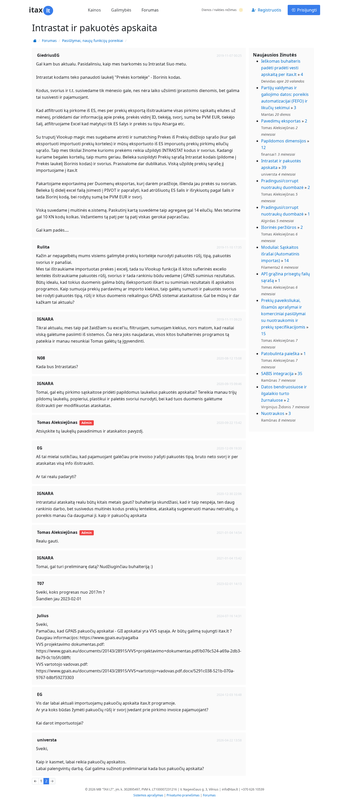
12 (263, 147)
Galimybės (121, 10)
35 (300, 373)
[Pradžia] (35, 40)
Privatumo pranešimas (183, 795)
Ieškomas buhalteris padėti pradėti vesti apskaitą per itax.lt (280, 67)
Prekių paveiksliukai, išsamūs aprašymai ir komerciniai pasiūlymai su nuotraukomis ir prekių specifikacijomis (283, 314)
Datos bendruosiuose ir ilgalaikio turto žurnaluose (284, 393)
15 (263, 333)
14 (286, 260)
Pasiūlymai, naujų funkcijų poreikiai (92, 40)
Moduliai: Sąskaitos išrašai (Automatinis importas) (280, 253)
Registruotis (269, 10)
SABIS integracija (277, 373)
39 (284, 167)
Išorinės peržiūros (278, 227)
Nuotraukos (272, 413)
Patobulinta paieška (280, 353)
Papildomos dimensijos (283, 141)
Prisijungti (307, 10)
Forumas (150, 10)
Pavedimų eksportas (281, 121)
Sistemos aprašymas (148, 795)
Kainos (94, 10)
